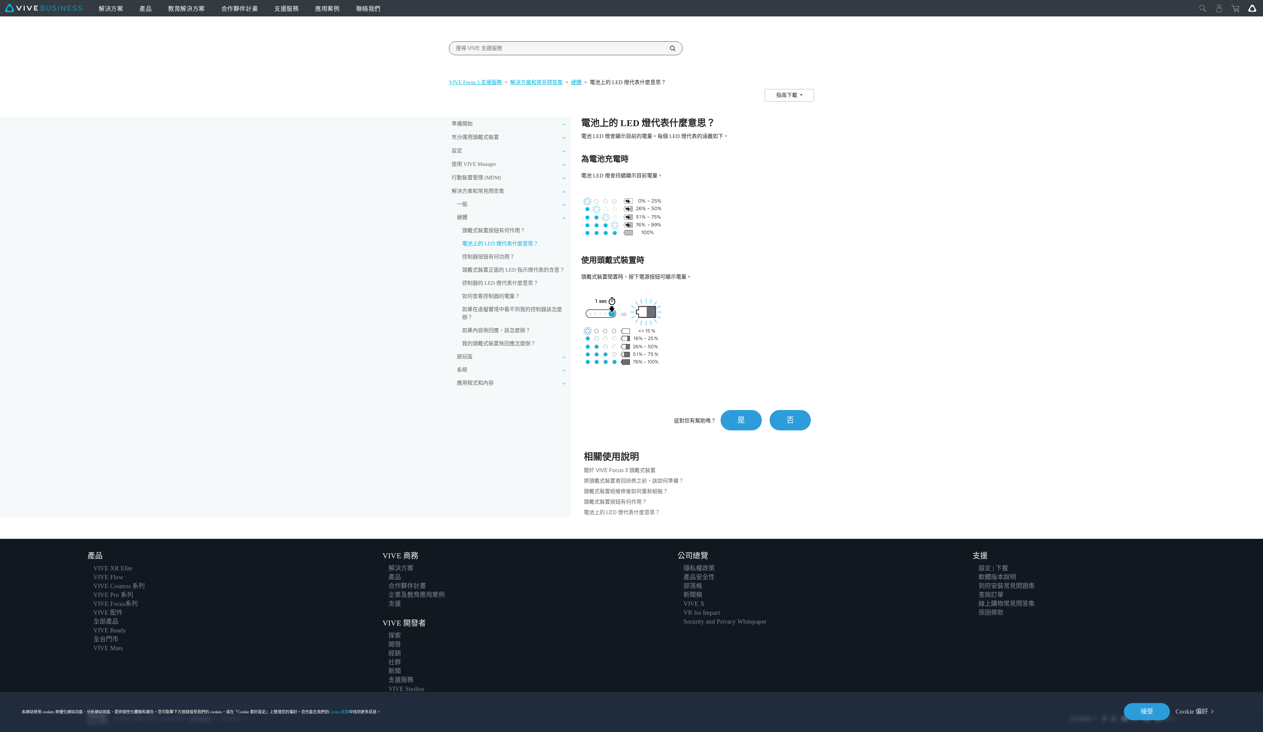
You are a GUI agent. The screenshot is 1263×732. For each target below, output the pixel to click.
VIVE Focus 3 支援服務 (475, 82)
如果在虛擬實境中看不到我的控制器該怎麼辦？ (512, 313)
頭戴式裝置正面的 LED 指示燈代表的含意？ (513, 270)
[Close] (1203, 8)
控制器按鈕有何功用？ (488, 257)
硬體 (576, 82)
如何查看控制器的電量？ (491, 296)
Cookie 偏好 (1192, 711)
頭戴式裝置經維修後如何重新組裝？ (626, 491)
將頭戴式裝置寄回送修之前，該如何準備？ (634, 481)
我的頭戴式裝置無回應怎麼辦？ (499, 343)
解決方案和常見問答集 (536, 82)
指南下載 (787, 95)
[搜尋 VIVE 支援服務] (669, 48)
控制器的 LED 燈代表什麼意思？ (500, 283)
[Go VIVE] (1252, 8)
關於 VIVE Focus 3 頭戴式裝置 (620, 470)
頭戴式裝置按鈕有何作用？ (493, 230)
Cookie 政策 (339, 712)
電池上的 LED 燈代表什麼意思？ (500, 243)
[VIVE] (43, 8)
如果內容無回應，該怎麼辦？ (496, 330)
